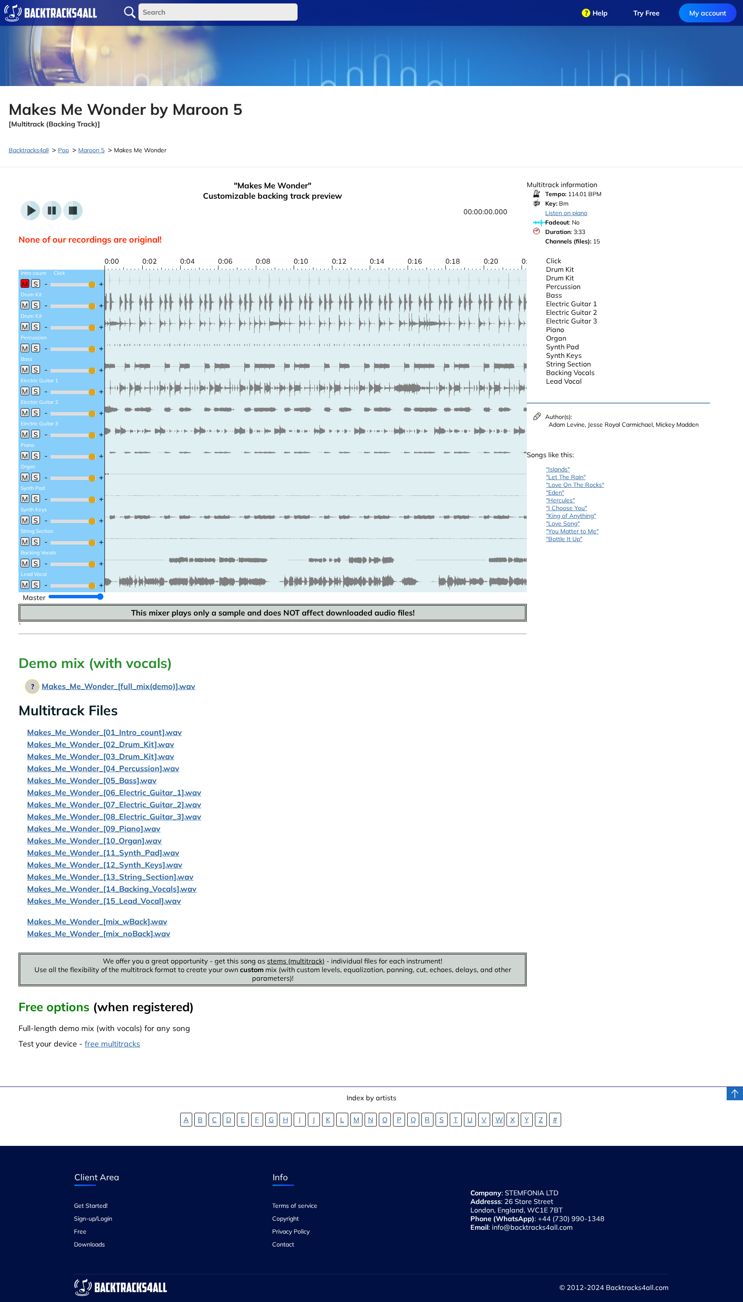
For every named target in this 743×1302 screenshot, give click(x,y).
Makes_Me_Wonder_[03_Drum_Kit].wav (100, 756)
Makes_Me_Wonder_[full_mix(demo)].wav (118, 686)
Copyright (285, 1218)
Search (130, 12)
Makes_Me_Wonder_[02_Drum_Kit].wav (100, 744)
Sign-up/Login (93, 1218)
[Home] (50, 13)
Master (34, 597)
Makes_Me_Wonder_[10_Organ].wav (94, 841)
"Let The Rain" (566, 477)
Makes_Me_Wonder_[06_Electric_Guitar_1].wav (114, 792)
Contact (283, 1244)
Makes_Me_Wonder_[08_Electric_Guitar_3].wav (114, 817)
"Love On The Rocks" (575, 485)
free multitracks (112, 1044)
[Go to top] (735, 1093)
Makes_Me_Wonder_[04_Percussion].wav (103, 768)
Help (600, 13)
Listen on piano (566, 213)
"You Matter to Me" (572, 531)
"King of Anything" (571, 516)
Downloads (89, 1244)
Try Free (646, 13)
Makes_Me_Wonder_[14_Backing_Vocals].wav (111, 889)
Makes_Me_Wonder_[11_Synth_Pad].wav (103, 853)
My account (707, 13)
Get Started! (90, 1206)
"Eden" (555, 492)
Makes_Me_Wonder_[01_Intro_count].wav (104, 732)
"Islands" (558, 469)
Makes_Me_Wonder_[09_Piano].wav (93, 829)
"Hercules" (560, 500)
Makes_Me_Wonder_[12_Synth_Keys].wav (104, 865)
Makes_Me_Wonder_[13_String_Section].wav (110, 877)
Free (80, 1231)
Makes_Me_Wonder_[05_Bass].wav (92, 780)
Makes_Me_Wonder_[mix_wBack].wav (97, 921)
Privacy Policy (291, 1231)
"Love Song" (563, 523)
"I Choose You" (566, 508)
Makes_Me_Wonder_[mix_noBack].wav (98, 934)
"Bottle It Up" (564, 539)
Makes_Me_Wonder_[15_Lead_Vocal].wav (104, 901)
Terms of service (294, 1206)
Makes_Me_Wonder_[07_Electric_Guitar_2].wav (114, 805)
